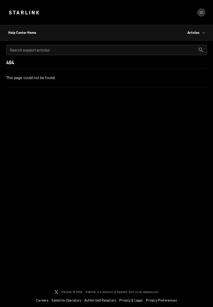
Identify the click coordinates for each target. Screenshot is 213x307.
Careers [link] (42, 300)
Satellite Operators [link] (66, 300)
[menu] (201, 12)
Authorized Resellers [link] (100, 300)
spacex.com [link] (150, 291)
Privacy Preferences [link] (161, 300)
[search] (201, 50)
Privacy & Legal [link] (131, 300)
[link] (24, 12)
